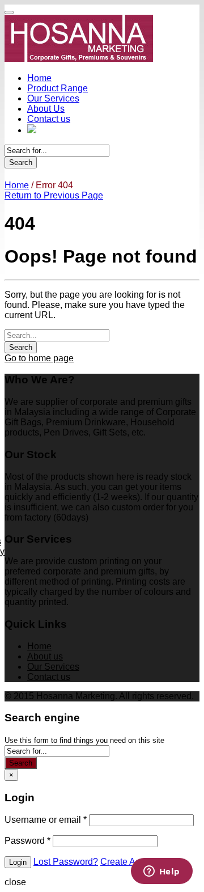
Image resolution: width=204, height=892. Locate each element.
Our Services (53, 98)
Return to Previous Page (54, 195)
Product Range (57, 88)
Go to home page (39, 358)
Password (27, 841)
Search (20, 162)
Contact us (48, 119)
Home (39, 78)
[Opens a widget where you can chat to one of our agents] (161, 872)
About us (45, 656)
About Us (46, 108)
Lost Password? (65, 861)
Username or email (46, 820)
